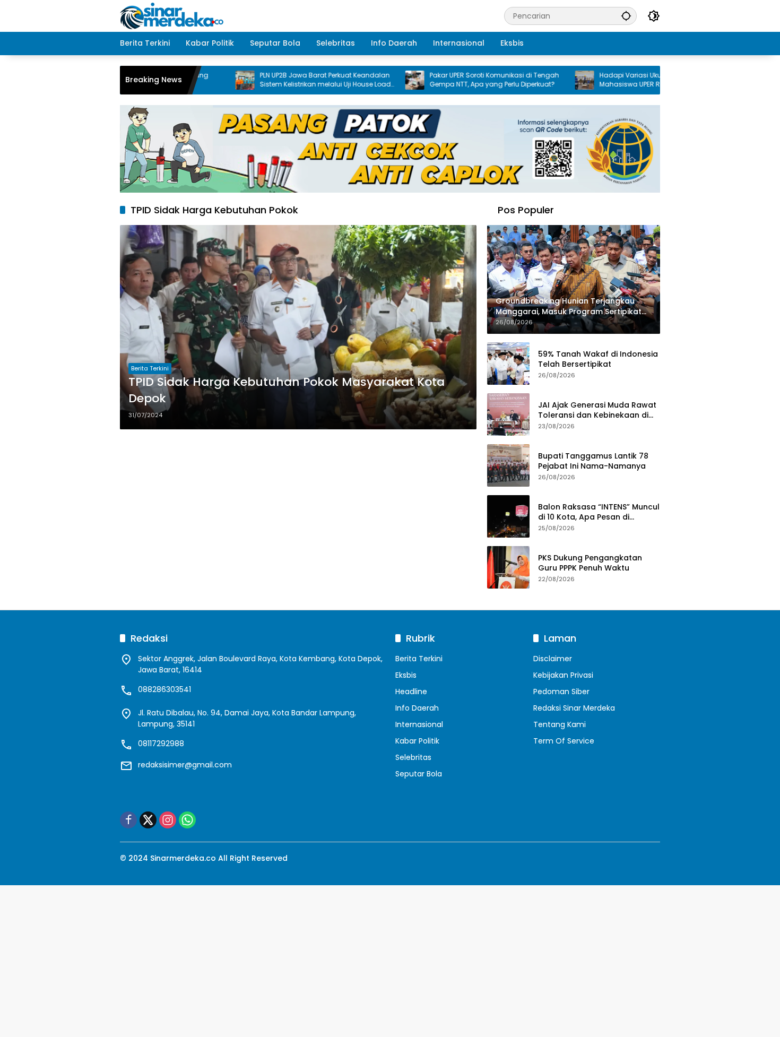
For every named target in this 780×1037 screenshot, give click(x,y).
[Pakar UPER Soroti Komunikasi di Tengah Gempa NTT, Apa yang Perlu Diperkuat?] (379, 80)
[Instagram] (167, 819)
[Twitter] (148, 819)
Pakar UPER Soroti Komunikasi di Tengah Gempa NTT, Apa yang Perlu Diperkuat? (459, 80)
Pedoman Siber (561, 691)
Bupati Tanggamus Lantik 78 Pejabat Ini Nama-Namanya (593, 461)
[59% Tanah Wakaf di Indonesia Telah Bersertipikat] (508, 363)
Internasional (419, 724)
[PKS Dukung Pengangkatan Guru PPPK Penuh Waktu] (508, 567)
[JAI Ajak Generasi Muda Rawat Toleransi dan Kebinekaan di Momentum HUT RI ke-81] (508, 414)
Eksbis (406, 675)
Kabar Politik (417, 741)
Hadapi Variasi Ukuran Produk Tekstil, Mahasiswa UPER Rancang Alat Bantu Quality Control (626, 80)
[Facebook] (128, 819)
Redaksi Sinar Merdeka (574, 708)
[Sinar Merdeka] (173, 15)
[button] (626, 15)
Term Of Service (563, 741)
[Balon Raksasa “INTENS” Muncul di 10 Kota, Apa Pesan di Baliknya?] (508, 516)
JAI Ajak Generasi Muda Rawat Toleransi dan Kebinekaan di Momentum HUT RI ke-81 (597, 410)
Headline (411, 691)
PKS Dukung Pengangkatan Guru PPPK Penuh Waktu (590, 563)
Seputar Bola (418, 773)
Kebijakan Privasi (563, 675)
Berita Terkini (150, 368)
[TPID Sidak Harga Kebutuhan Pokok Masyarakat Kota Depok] (298, 327)
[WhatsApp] (187, 819)
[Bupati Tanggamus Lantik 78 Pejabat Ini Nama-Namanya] (508, 465)
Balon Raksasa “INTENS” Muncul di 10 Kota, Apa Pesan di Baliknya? (599, 512)
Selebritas (413, 757)
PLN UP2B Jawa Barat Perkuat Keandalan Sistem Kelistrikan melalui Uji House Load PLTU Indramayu (290, 80)
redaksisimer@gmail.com (185, 764)
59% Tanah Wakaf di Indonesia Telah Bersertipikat (598, 359)
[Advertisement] (318, 959)
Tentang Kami (559, 724)
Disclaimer (552, 658)
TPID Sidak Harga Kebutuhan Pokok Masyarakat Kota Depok (286, 390)
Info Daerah (417, 708)
